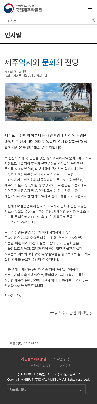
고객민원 (65, 365)
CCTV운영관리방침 (38, 365)
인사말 (12, 20)
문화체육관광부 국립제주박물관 (23, 8)
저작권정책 (61, 359)
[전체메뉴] (90, 9)
